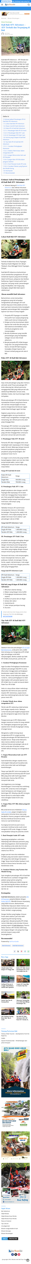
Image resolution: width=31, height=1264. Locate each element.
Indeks (3, 1038)
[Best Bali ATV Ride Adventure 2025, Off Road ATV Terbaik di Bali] (23, 1011)
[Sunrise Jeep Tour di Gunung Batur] (7, 995)
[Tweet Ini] (18, 951)
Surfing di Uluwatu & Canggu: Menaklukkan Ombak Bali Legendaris (7, 986)
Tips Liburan (5, 1223)
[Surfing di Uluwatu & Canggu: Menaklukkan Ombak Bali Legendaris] (7, 979)
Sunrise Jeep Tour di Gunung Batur (6, 1001)
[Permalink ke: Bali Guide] (2, 34)
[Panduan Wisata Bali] (10, 4)
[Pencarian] (29, 4)
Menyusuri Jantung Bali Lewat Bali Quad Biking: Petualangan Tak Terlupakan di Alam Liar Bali (23, 1002)
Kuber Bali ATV (6, 901)
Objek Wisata (5, 1213)
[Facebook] (12, 1254)
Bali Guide (7, 33)
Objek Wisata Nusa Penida (9, 1216)
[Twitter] (15, 1254)
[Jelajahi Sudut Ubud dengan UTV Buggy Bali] (7, 962)
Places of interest (6, 1221)
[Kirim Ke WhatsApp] (28, 951)
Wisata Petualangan (6, 22)
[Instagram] (19, 1254)
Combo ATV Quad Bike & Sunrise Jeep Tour (23, 985)
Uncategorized (5, 1226)
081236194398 (7, 616)
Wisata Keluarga (6, 1231)
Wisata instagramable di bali (9, 1228)
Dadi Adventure (6, 945)
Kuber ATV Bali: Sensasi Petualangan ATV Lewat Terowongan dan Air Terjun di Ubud (23, 969)
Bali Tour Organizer (24, 1259)
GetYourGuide (14, 941)
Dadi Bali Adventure (18, 945)
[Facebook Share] (14, 951)
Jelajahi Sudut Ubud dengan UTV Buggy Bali (7, 968)
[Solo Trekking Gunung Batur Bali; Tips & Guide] (7, 1011)
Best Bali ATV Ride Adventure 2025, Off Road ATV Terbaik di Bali (22, 1018)
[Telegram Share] (25, 951)
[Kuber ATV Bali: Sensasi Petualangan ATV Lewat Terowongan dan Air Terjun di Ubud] (23, 962)
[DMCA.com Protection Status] (10, 1238)
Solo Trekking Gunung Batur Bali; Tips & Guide (7, 1018)
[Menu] (2, 4)
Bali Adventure (5, 1211)
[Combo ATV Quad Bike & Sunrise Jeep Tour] (23, 979)
